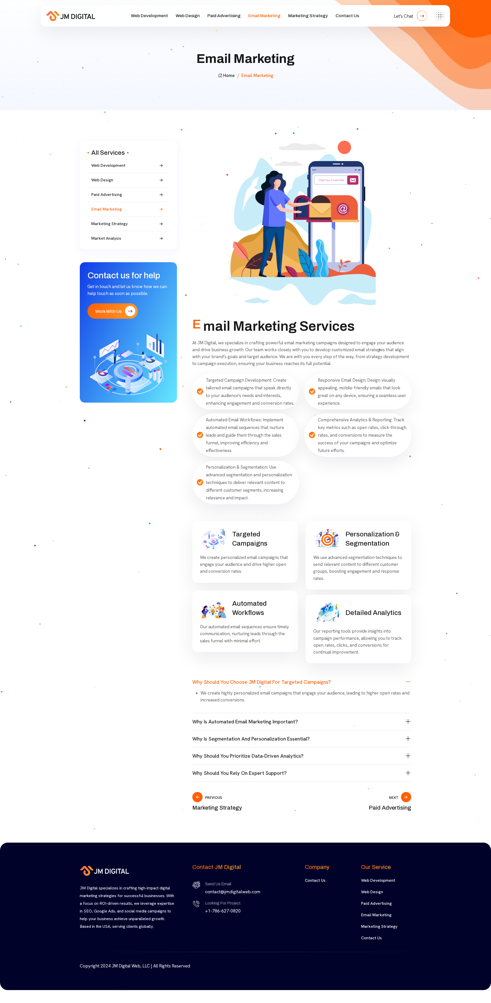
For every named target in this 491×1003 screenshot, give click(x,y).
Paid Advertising (224, 15)
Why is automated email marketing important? (245, 721)
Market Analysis (106, 238)
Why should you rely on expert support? (239, 773)
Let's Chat (404, 16)
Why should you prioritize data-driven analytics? (248, 756)
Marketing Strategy (308, 15)
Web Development (149, 15)
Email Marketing (264, 15)
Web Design (188, 15)
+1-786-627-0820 (223, 911)
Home (229, 75)
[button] (301, 682)
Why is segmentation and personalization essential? (251, 738)
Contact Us (347, 15)
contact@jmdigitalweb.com (232, 892)
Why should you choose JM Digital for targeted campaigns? (261, 682)
